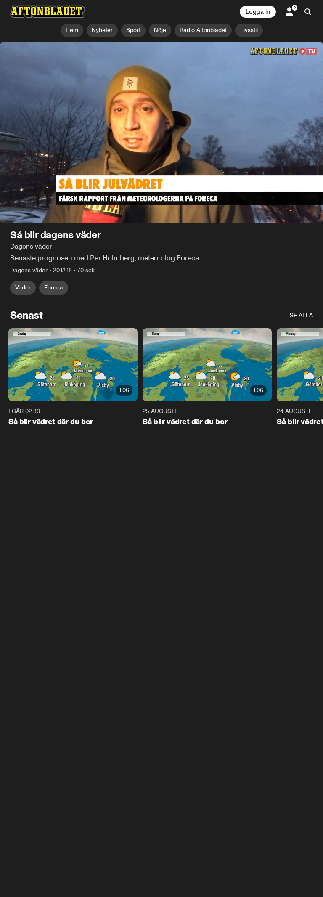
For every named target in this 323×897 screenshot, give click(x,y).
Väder (23, 287)
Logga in (258, 12)
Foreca (53, 287)
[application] (161, 133)
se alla (301, 315)
